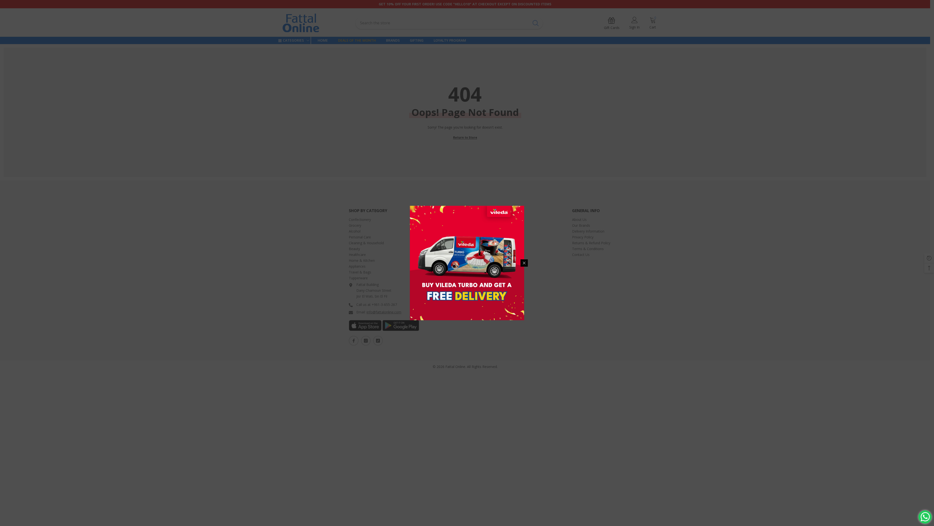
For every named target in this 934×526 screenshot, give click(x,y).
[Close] (524, 263)
